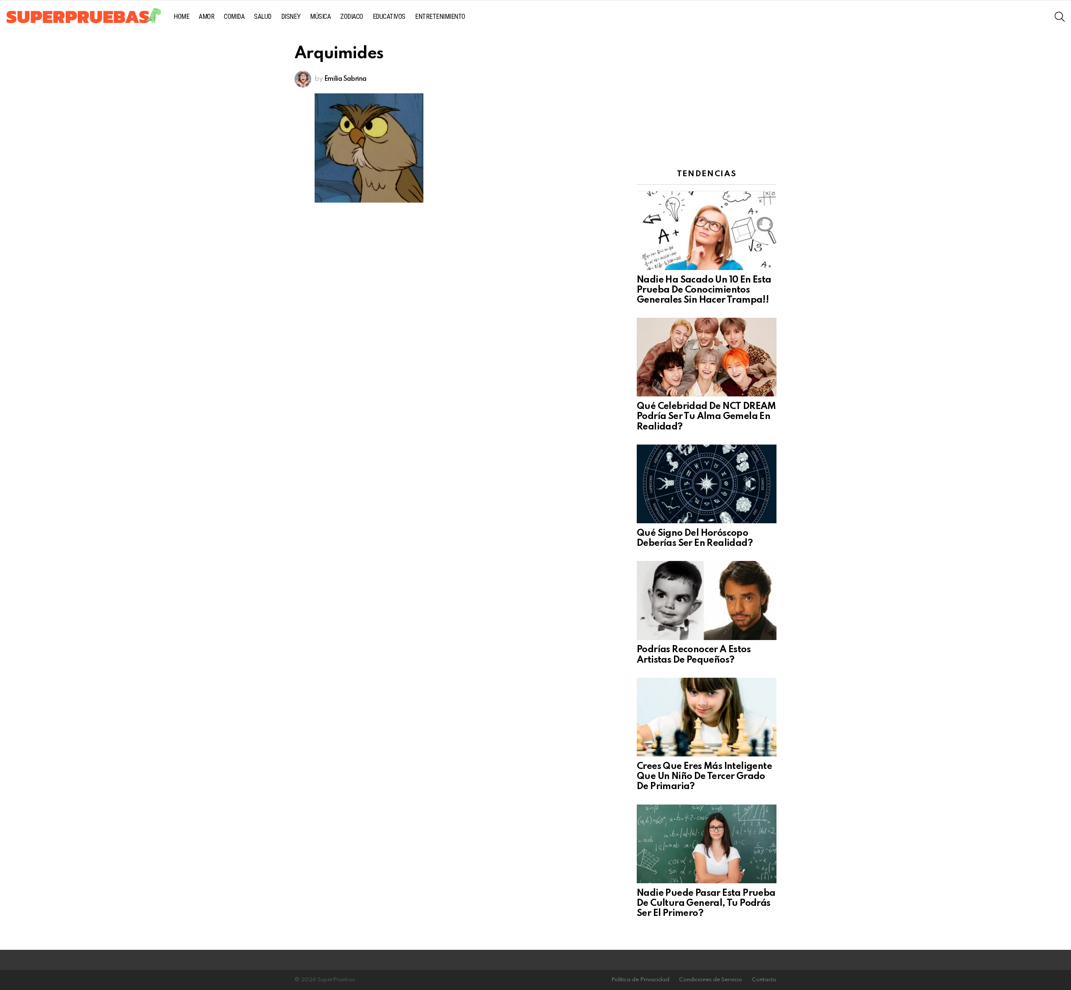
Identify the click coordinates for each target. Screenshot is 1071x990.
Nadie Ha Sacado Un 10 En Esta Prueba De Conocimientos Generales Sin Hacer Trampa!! (704, 290)
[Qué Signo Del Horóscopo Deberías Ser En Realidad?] (706, 484)
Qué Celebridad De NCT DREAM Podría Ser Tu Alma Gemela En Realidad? (706, 416)
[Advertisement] (706, 98)
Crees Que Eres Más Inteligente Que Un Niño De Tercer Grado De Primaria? (704, 776)
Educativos (389, 17)
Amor (206, 17)
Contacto (764, 979)
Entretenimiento (440, 17)
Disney (290, 17)
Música (320, 17)
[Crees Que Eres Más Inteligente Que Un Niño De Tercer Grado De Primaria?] (706, 717)
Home (181, 17)
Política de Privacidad (640, 979)
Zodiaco (351, 17)
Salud (263, 17)
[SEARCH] (1060, 16)
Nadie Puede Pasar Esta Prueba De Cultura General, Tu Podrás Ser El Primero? (706, 903)
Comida (234, 17)
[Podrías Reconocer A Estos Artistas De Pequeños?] (706, 600)
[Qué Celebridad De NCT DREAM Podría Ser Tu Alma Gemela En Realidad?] (706, 357)
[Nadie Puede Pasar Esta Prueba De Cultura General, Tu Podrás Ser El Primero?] (706, 844)
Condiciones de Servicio (710, 979)
